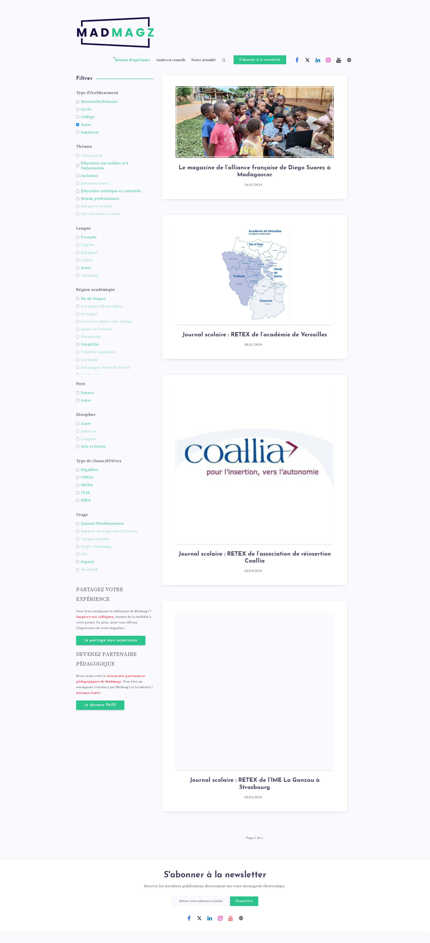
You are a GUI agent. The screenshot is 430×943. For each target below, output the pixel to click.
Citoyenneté (92, 155)
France (87, 392)
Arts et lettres (93, 446)
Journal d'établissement (102, 523)
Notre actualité (203, 60)
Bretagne (89, 313)
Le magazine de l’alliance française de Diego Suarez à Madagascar (255, 171)
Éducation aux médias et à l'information (105, 166)
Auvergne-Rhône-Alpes (102, 306)
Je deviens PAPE (100, 705)
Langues (89, 438)
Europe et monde (96, 206)
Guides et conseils (170, 60)
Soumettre (244, 901)
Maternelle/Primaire (99, 101)
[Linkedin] (318, 60)
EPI (84, 554)
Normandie (91, 336)
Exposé (87, 561)
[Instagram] (328, 60)
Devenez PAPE (87, 693)
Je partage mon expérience (111, 640)
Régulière (89, 469)
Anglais (88, 244)
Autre (86, 124)
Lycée (86, 109)
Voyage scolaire (95, 539)
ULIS (85, 492)
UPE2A (87, 477)
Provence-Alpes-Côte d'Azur (106, 321)
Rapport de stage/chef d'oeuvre (109, 531)
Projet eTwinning (96, 546)
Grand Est (90, 344)
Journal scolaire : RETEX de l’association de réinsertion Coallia (254, 557)
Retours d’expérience (132, 60)
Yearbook (89, 569)
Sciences (89, 431)
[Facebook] (297, 60)
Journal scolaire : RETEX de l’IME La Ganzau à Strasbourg (255, 783)
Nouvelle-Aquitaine (98, 352)
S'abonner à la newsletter (260, 60)
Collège (88, 116)
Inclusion (89, 175)
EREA (85, 500)
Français (89, 237)
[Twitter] (307, 60)
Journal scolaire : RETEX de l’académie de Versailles (254, 335)
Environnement (95, 183)
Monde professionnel (100, 198)
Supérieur (90, 132)
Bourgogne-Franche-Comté (106, 367)
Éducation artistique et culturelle (111, 191)
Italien (87, 260)
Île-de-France (93, 298)
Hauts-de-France (96, 329)
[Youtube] (339, 60)
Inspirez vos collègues (95, 617)
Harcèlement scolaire (100, 213)
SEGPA (87, 485)
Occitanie (89, 359)
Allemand (89, 275)
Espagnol (89, 252)
